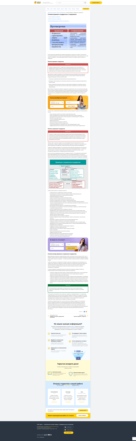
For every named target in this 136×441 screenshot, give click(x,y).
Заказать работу (83, 410)
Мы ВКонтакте (69, 427)
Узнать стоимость (71, 106)
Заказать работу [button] (96, 2)
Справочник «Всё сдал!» (52, 12)
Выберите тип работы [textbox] (55, 244)
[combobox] (57, 102)
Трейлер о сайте (69, 429)
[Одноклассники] (86, 311)
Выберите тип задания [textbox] (55, 102)
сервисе (72, 326)
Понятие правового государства (54, 16)
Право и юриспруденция (61, 12)
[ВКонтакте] (84, 311)
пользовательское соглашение (53, 426)
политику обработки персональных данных (44, 427)
